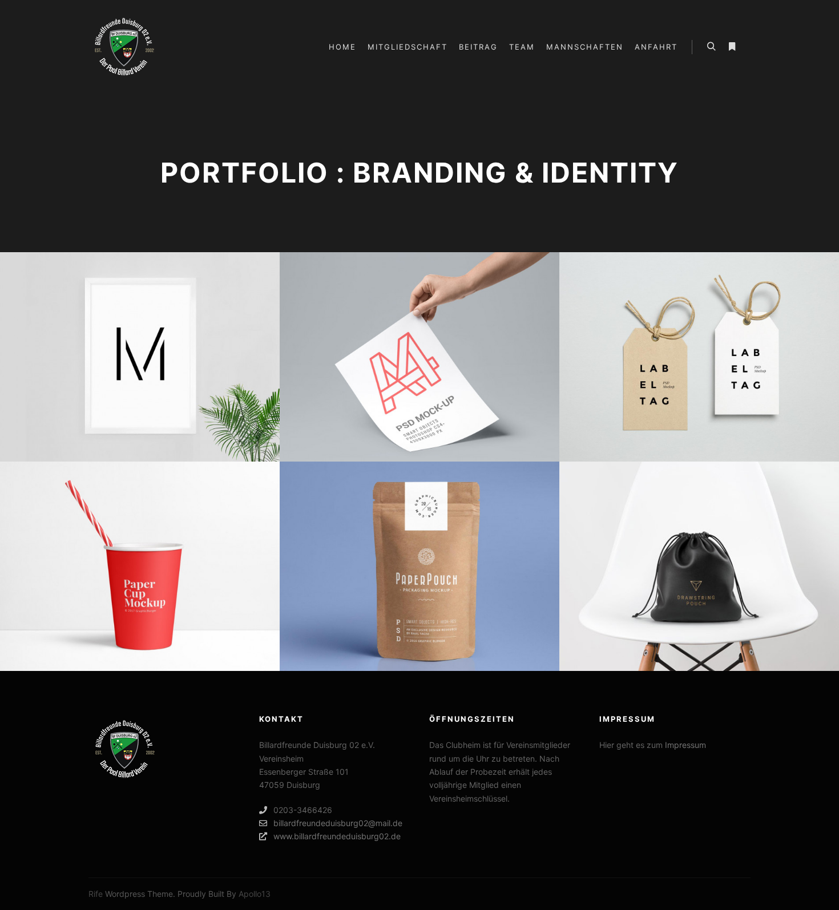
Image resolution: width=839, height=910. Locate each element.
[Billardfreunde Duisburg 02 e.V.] (123, 47)
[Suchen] (711, 46)
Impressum (685, 745)
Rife (95, 894)
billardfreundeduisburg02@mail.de (337, 823)
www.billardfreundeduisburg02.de (337, 836)
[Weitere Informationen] (731, 46)
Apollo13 (255, 894)
